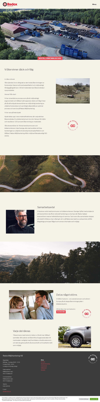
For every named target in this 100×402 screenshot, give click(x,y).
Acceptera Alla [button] (94, 399)
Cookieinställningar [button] (84, 399)
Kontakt (43, 370)
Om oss (43, 361)
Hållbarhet (44, 368)
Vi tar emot (44, 366)
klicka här (61, 312)
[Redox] (10, 3)
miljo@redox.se (7, 391)
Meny (94, 4)
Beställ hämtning (45, 363)
